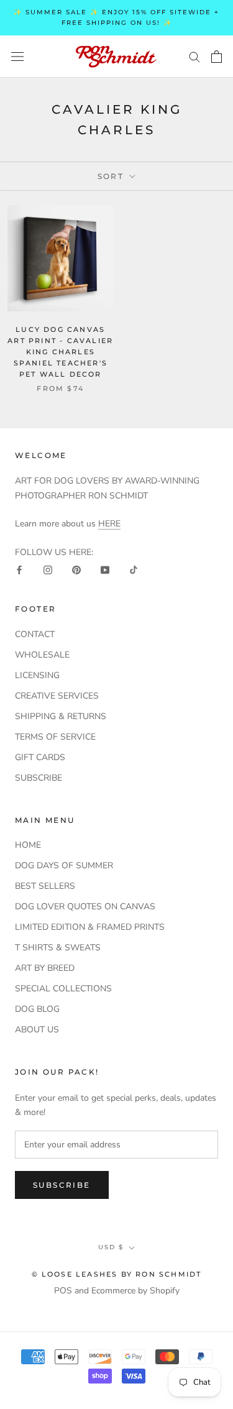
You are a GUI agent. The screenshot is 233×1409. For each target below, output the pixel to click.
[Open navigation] (17, 56)
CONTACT (35, 634)
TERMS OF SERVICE (55, 737)
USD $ (111, 1247)
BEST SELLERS (45, 886)
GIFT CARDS (40, 757)
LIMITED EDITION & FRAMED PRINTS (90, 927)
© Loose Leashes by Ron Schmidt (117, 1274)
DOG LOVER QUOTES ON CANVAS (85, 906)
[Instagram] (47, 569)
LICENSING (37, 675)
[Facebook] (19, 569)
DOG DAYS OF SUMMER (64, 865)
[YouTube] (105, 569)
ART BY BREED (45, 968)
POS (63, 1291)
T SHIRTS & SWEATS (58, 947)
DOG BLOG (37, 1009)
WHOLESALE (42, 655)
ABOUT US (37, 1029)
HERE (109, 524)
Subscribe (62, 1185)
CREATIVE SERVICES (57, 696)
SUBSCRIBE (38, 778)
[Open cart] (216, 56)
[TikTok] (133, 569)
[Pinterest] (76, 569)
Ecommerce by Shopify (135, 1291)
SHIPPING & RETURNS (60, 716)
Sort (112, 176)
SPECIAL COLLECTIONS (63, 988)
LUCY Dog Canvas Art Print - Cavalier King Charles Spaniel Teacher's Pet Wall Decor (60, 352)
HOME (28, 845)
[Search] (194, 56)
